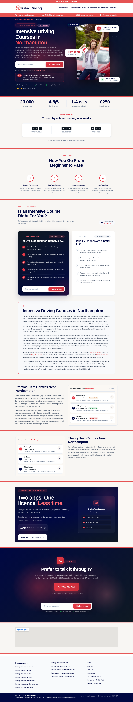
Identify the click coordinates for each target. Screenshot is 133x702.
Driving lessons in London (24, 667)
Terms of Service (66, 697)
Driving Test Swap (71, 1)
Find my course (54, 64)
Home (17, 19)
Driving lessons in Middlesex (25, 681)
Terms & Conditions (94, 676)
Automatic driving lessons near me (63, 676)
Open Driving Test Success (31, 537)
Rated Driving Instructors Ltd (90, 696)
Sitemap (90, 666)
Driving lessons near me (59, 663)
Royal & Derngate (36, 355)
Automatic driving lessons (78, 7)
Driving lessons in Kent (23, 670)
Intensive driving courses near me (62, 673)
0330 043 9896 (40, 70)
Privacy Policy (53, 697)
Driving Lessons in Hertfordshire (26, 684)
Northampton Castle (102, 355)
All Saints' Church (95, 352)
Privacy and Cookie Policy (96, 680)
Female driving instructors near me (63, 670)
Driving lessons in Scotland (24, 687)
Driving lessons (63, 7)
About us (90, 670)
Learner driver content (94, 683)
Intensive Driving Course (110, 17)
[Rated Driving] (28, 8)
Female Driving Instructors (109, 7)
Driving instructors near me (60, 666)
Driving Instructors (94, 7)
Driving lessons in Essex (23, 674)
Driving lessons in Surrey (23, 677)
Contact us (91, 673)
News (89, 663)
